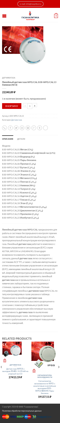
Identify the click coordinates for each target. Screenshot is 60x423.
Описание (7, 139)
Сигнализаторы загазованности (44, 376)
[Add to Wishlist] (51, 33)
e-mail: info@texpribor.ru (30, 4)
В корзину (11, 106)
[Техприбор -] (30, 14)
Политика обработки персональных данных (22, 411)
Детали (21, 139)
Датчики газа (8, 78)
